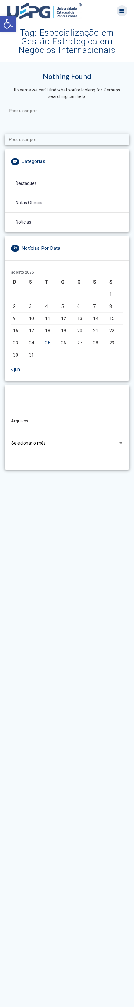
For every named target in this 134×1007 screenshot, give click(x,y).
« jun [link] (15, 369)
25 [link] (47, 343)
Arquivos (19, 420)
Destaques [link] (26, 183)
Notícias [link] (23, 222)
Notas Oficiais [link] (29, 202)
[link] (8, 24)
